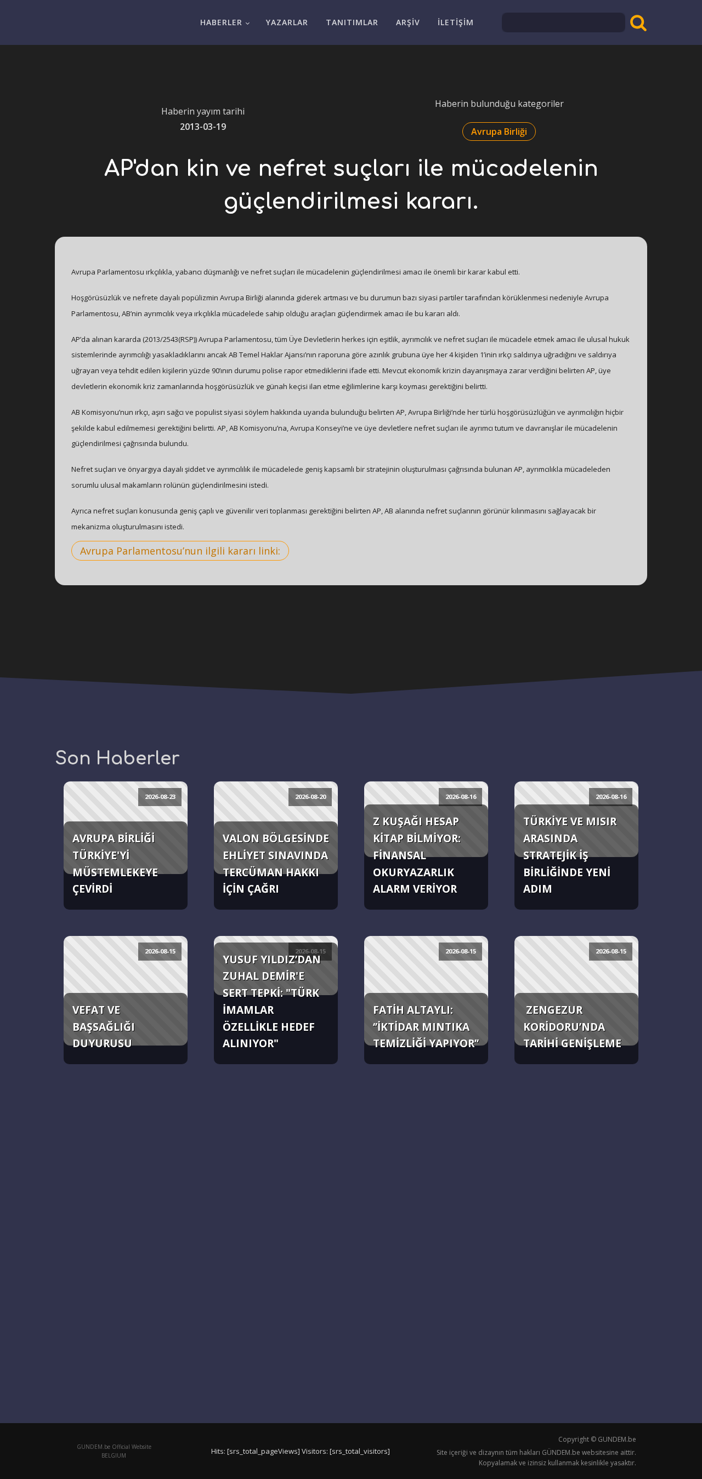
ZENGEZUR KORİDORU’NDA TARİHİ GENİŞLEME (572, 1026)
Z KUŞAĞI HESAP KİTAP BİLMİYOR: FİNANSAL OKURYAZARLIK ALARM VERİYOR (417, 855)
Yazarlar (287, 22)
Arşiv (408, 22)
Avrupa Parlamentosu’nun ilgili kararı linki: (180, 550)
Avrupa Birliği (499, 131)
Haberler (221, 22)
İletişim (456, 22)
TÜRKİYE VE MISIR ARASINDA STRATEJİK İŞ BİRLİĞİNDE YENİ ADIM (569, 855)
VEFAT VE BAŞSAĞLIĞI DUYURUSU (103, 1026)
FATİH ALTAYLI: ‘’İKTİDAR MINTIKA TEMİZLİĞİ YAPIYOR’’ (426, 1026)
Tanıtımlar (352, 22)
